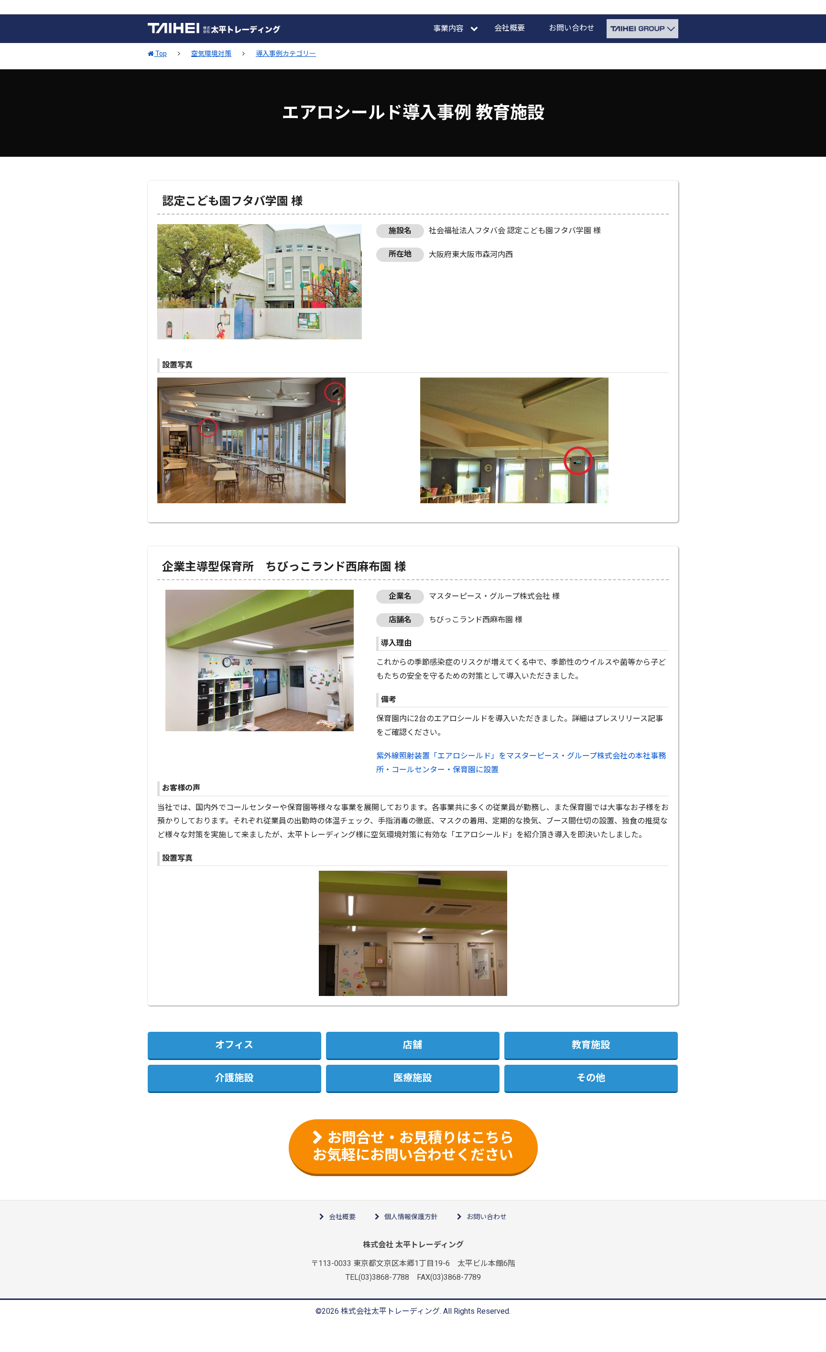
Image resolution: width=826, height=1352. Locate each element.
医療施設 (412, 1078)
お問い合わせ (572, 28)
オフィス (234, 1045)
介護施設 (234, 1078)
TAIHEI (642, 28)
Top (160, 54)
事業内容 (449, 28)
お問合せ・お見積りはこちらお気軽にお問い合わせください (413, 1147)
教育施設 (591, 1045)
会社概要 (509, 28)
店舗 (412, 1045)
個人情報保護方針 (411, 1217)
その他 (590, 1078)
